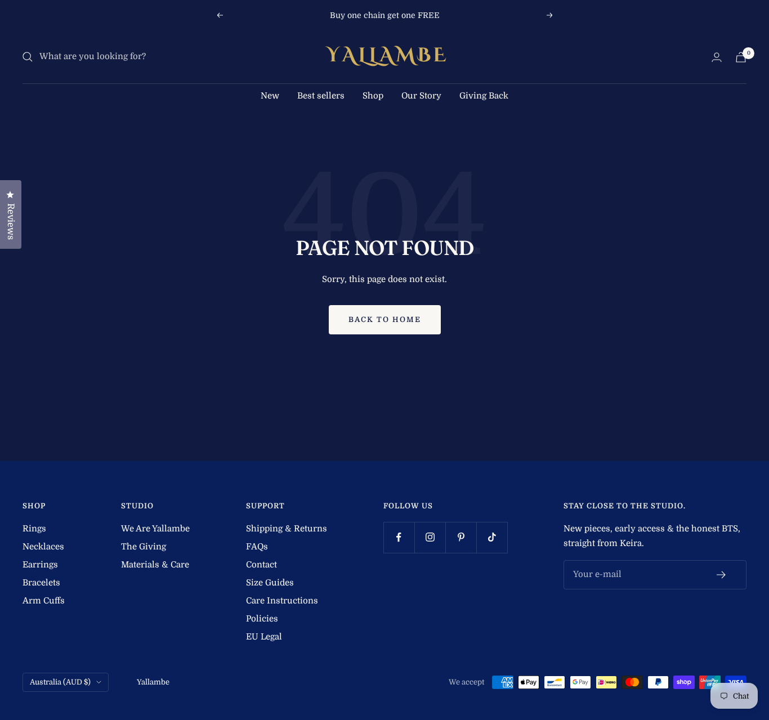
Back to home (384, 319)
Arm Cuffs (44, 601)
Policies (262, 619)
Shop (373, 96)
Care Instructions (282, 601)
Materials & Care (155, 565)
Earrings (40, 565)
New (270, 96)
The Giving (143, 547)
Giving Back (483, 96)
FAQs (257, 547)
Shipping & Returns (286, 529)
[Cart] (740, 57)
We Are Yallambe (155, 529)
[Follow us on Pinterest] (460, 537)
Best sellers (321, 96)
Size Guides (270, 583)
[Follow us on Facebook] (398, 537)
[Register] (721, 574)
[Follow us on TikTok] (491, 537)
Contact (261, 565)
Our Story (421, 96)
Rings (34, 529)
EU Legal (264, 637)
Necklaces (43, 547)
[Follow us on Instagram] (429, 537)
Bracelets (41, 583)
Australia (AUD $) (60, 682)
